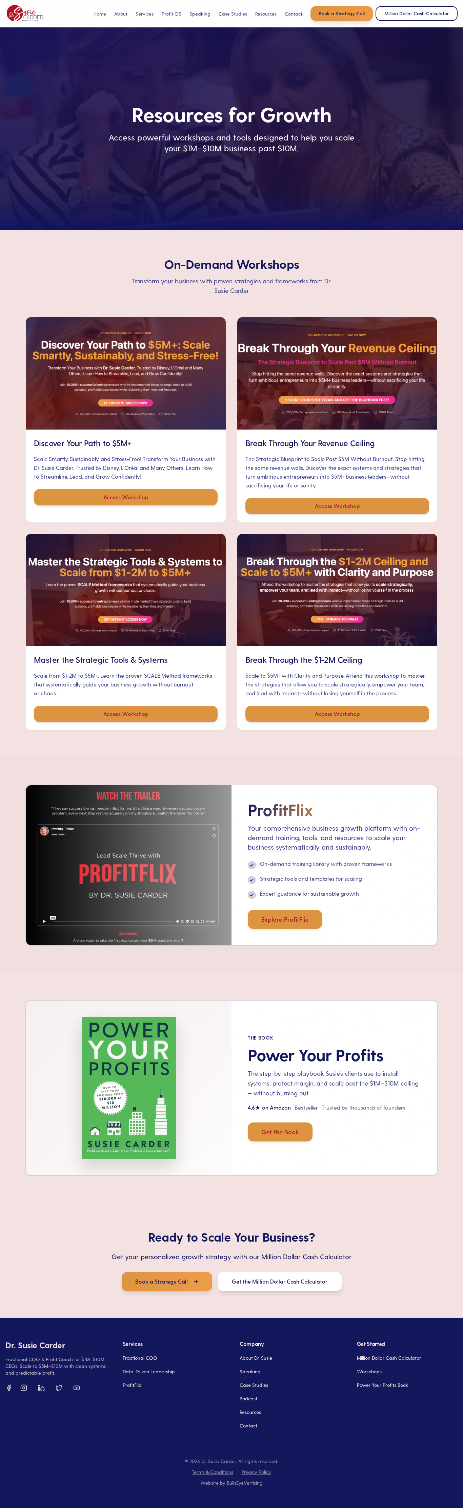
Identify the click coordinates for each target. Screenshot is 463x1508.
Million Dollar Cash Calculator (389, 1358)
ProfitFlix (132, 1385)
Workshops (369, 1371)
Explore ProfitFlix (284, 919)
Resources (250, 1412)
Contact (293, 14)
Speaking (199, 14)
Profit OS (171, 14)
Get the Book (280, 1131)
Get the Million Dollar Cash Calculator (279, 1281)
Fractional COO (140, 1358)
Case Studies (233, 14)
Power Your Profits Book (382, 1385)
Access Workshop (125, 497)
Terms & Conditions (212, 1472)
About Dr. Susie (256, 1358)
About (120, 14)
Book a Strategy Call (342, 13)
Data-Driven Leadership (149, 1371)
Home (100, 14)
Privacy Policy (256, 1472)
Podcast (248, 1398)
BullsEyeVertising (245, 1483)
